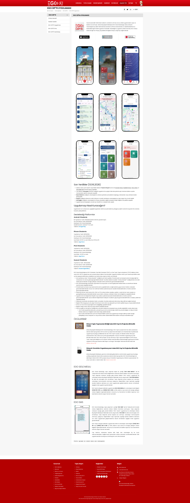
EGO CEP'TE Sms (52, 28)
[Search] (136, 3)
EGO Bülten (57, 482)
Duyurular (114, 3)
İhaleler (56, 477)
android (88, 441)
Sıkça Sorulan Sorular (81, 486)
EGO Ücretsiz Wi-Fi (80, 475)
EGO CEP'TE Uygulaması (74, 10)
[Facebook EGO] (102, 477)
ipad (96, 441)
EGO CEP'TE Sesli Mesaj (54, 32)
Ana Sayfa (51, 10)
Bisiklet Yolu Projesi (101, 467)
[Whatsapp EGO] (104, 477)
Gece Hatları (79, 477)
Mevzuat (57, 469)
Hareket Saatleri (52, 21)
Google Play (82, 226)
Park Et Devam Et (80, 482)
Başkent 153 (123, 3)
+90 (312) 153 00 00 (123, 469)
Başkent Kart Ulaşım (80, 484)
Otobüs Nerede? (52, 18)
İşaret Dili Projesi (101, 469)
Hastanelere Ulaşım (80, 480)
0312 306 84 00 (122, 467)
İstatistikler (57, 480)
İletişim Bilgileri (122, 478)
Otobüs (78, 467)
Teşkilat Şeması (58, 473)
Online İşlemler (97, 3)
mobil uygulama (101, 441)
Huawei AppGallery (84, 268)
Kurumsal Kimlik (58, 484)
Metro (77, 471)
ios (84, 441)
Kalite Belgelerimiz (59, 475)
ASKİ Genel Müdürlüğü (102, 473)
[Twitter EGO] (97, 477)
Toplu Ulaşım (87, 3)
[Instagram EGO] (99, 477)
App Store (82, 242)
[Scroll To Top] (187, 501)
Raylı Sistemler (79, 469)
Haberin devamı (90, 343)
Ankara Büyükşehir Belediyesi (104, 471)
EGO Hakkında (58, 467)
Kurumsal (79, 3)
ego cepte (81, 441)
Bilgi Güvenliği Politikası (60, 488)
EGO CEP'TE (65, 10)
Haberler (107, 3)
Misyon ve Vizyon (59, 471)
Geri (136, 9)
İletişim (131, 3)
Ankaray (78, 473)
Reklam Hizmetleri (59, 486)
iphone (92, 441)
